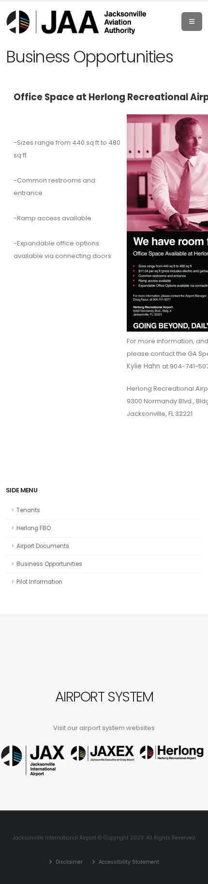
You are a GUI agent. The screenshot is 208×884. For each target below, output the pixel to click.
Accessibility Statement (128, 862)
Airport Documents (42, 546)
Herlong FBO (33, 528)
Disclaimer (68, 862)
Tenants (28, 510)
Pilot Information (39, 582)
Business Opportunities (49, 564)
